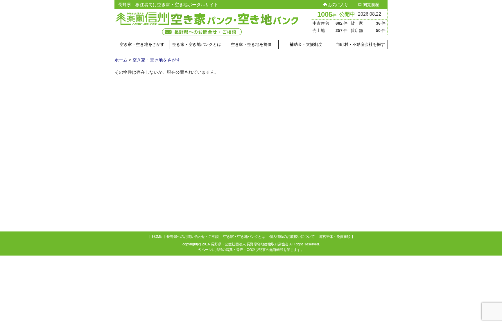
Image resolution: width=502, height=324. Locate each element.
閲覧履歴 (370, 4)
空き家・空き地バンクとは (196, 44)
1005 (326, 14)
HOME (157, 236)
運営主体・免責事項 (334, 236)
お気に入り (337, 4)
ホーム (121, 59)
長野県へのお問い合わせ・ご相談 (192, 236)
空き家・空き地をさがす (142, 44)
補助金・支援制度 (306, 44)
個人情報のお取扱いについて (292, 236)
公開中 (347, 14)
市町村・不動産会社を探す (360, 44)
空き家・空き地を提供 (251, 44)
